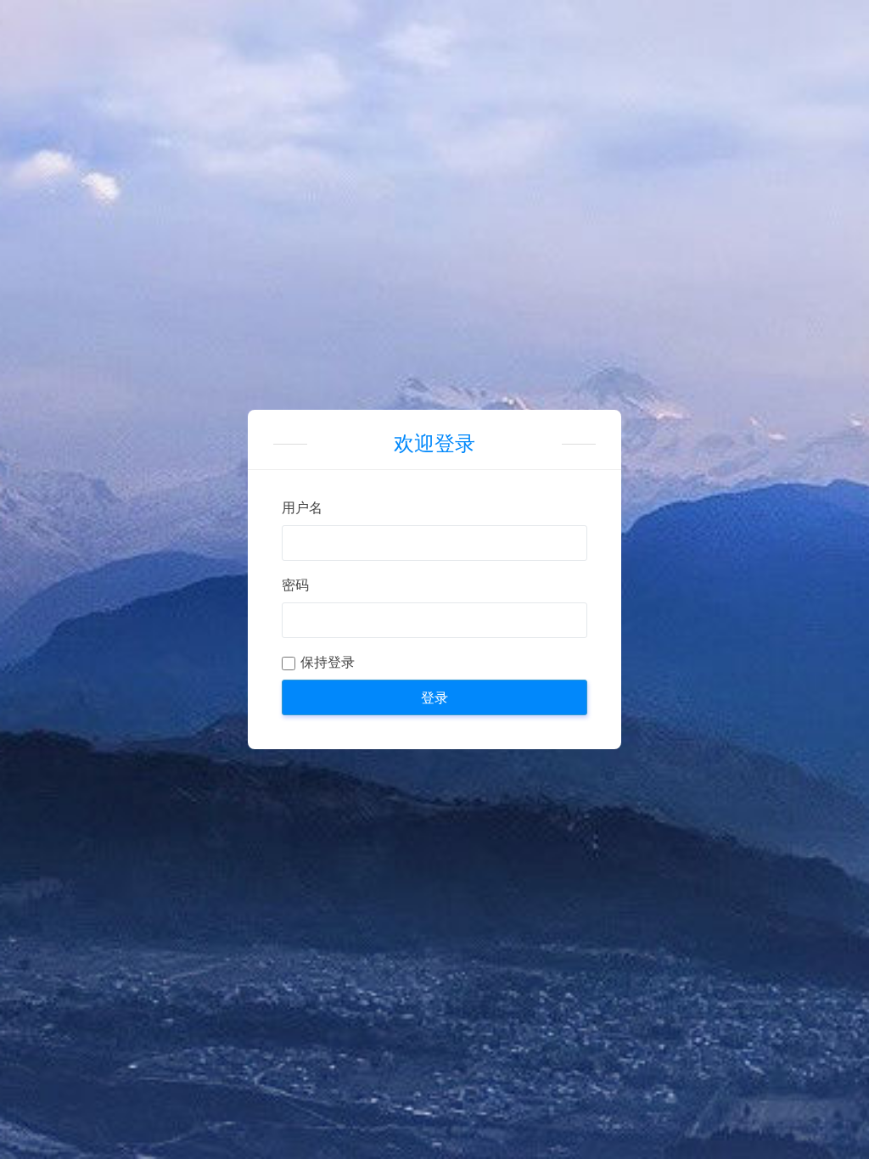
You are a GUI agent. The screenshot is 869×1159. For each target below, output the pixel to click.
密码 (295, 585)
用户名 (302, 508)
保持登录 (327, 662)
